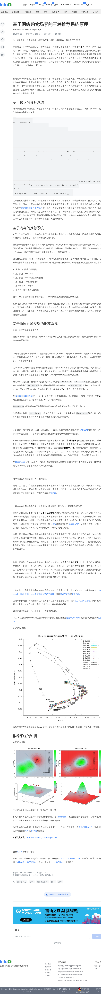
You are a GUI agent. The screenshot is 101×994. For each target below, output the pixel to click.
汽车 (60, 882)
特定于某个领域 (73, 618)
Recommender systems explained (42, 837)
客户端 (34, 831)
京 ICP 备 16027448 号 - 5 (63, 990)
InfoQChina (57, 862)
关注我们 (48, 976)
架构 (31, 882)
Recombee (20, 462)
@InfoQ (20, 862)
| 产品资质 (98, 990)
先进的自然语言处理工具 (32, 208)
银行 (53, 882)
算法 (24, 396)
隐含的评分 (65, 594)
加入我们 (48, 973)
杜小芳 (20, 852)
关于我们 (48, 964)
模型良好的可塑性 (82, 601)
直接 (54, 524)
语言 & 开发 (21, 882)
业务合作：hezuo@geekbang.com (69, 969)
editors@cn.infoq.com (70, 858)
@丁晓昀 (30, 862)
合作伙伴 (48, 970)
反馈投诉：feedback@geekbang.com (70, 972)
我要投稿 (48, 967)
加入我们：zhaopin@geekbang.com (70, 975)
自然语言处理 (42, 882)
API (27, 831)
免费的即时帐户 (85, 827)
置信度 (53, 493)
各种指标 (76, 594)
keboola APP (74, 524)
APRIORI (83, 430)
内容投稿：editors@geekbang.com (69, 966)
